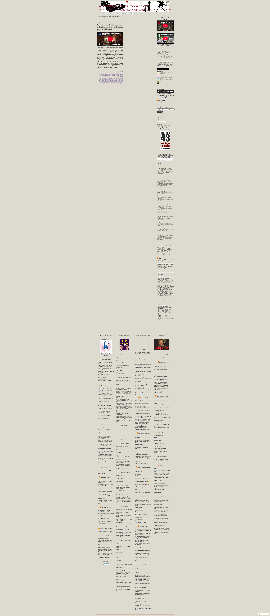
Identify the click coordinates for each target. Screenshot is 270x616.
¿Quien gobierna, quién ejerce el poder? (105, 501)
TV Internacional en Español (125, 13)
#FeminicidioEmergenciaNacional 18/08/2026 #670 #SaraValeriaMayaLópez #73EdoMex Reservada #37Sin (165, 307)
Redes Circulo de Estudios (162, 396)
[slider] (171, 91)
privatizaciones (102, 82)
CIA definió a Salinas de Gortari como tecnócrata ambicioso (141, 476)
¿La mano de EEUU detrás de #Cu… (166, 83)
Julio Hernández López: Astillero (103, 374)
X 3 (116, 368)
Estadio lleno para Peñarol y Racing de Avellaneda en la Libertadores (160, 380)
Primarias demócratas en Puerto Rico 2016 (105, 500)
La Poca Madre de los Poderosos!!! (122, 6)
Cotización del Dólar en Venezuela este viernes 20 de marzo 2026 (161, 503)
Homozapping (162, 362)
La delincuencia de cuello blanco (122, 468)
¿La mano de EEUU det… (164, 82)
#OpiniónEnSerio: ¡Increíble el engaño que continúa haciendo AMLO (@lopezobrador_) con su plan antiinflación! (165, 192)
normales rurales (113, 80)
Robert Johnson (119, 367)
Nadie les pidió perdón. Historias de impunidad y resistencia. (160, 422)
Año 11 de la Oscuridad (143, 433)
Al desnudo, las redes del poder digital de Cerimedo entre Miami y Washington (142, 479)
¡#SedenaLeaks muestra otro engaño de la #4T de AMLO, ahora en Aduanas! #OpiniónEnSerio (165, 179)
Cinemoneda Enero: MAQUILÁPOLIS (104, 547)
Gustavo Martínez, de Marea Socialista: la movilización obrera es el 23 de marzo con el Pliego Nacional (162, 530)
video (117, 76)
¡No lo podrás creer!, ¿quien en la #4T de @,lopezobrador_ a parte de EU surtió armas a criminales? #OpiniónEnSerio (165, 181)
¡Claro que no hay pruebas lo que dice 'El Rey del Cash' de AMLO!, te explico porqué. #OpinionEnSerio (165, 172)
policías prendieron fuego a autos (115, 81)
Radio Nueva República (161, 100)
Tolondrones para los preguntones (122, 365)
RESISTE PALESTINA (157, 446)
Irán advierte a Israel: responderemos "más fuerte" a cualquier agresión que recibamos (143, 548)
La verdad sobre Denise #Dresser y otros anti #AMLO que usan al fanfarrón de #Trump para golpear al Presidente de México (165, 59)
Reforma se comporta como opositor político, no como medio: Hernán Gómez (123, 465)
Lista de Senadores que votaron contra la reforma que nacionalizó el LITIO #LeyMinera (165, 65)
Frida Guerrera (160, 274)
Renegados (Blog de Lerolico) (125, 564)
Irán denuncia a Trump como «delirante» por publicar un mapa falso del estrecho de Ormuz (165, 234)
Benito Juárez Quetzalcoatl (125, 377)
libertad (100, 75)
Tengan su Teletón (124, 350)
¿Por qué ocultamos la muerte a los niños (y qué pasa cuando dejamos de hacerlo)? (143, 393)
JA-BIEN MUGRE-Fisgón (120, 569)
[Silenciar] (169, 91)
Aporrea (162, 496)
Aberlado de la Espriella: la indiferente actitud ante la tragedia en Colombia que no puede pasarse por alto (165, 241)
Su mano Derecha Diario (120, 570)
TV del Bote (160, 163)
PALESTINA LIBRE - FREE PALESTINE (160, 448)
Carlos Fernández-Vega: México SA (104, 376)
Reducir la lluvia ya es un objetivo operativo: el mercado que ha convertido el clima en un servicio (143, 369)
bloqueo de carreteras (113, 77)
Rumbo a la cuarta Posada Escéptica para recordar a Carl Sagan (161, 491)
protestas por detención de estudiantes (111, 82)
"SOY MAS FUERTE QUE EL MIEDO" (160, 438)
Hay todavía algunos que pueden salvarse (105, 520)
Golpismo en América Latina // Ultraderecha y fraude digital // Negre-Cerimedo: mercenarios (124, 584)
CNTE (102, 78)
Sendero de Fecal (144, 398)
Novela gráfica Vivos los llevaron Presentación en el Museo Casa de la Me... (161, 405)
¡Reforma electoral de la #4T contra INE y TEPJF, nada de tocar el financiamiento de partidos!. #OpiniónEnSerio (165, 169)
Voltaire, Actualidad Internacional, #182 (104, 464)
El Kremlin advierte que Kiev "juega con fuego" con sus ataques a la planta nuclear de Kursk (143, 559)
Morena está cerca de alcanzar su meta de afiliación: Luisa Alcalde (164, 271)
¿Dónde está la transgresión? (121, 372)
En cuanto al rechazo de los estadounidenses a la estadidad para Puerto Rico (104, 496)
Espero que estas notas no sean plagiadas (105, 521)
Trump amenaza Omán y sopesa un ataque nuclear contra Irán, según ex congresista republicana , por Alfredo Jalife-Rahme (105, 431)
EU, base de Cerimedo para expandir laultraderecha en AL (123, 590)
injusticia (115, 79)
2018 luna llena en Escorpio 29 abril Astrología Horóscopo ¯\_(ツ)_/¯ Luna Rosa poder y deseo (142, 590)
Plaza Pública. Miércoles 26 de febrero (104, 546)
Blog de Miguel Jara (143, 359)
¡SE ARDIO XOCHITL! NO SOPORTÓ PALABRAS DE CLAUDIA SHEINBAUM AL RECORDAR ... (142, 408)
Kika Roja (144, 564)
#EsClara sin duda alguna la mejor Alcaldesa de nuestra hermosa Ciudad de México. (123, 546)
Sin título (99, 503)
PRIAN (115, 75)
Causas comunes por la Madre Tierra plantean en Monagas (160, 523)
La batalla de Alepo (101, 498)
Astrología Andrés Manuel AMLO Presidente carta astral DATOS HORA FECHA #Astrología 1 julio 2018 (143, 571)
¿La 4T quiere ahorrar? (139, 444)
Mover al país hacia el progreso (103, 523)
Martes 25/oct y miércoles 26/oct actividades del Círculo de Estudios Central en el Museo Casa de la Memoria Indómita (162, 409)
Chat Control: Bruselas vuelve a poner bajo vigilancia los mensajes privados (142, 376)
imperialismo (111, 74)
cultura (102, 73)
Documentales (110, 13)
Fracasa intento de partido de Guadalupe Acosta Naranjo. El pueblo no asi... (142, 423)
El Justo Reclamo (162, 432)
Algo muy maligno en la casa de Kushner (164, 231)
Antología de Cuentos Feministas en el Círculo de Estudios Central (160, 419)
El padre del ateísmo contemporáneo (123, 360)
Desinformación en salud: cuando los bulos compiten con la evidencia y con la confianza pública (143, 380)
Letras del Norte (125, 355)
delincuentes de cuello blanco (108, 73)
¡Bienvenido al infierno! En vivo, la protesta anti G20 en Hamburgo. (105, 485)
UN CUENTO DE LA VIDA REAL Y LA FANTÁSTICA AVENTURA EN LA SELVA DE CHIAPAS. (105, 420)
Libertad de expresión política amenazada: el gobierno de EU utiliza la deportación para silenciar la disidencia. (165, 238)
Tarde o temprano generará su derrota (105, 524)
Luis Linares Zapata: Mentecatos (103, 369)
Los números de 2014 (120, 522)
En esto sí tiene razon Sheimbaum (141, 450)
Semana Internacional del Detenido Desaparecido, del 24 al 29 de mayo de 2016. (162, 416)
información (115, 74)
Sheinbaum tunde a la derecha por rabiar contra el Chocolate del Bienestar (165, 260)
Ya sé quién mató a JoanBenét (140, 522)
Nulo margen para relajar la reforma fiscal (105, 515)
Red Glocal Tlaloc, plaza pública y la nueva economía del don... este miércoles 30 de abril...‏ (105, 533)
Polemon (159, 258)
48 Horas (99, 490)
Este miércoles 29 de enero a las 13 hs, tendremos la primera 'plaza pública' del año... (105, 550)
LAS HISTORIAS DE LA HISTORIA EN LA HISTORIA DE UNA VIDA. (104, 416)
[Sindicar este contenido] (157, 100)
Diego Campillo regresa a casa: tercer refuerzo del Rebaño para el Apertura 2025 (161, 383)
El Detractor (162, 466)
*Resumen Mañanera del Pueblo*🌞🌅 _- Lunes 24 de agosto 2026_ (142, 482)
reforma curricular (120, 82)
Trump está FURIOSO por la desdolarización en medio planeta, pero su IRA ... (143, 411)
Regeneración (160, 195)
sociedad (121, 75)
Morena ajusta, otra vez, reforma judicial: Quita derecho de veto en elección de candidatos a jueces (142, 537)
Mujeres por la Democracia (144, 467)
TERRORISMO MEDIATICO (158, 440)
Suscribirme (160, 111)
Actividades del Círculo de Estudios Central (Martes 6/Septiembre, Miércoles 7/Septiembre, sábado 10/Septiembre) (161, 413)
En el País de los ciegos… (106, 477)
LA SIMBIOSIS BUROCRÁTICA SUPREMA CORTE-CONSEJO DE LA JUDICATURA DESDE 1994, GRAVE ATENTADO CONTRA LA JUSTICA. (124, 408)
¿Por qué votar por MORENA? (159, 435)
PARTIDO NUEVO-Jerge (120, 567)
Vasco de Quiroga (118, 83)
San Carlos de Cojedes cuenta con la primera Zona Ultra (160, 526)
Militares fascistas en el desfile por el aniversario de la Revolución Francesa (104, 449)
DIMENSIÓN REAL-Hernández (121, 576)
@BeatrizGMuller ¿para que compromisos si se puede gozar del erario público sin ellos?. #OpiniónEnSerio (165, 175)
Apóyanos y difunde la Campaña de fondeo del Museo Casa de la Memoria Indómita (161, 402)
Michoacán (103, 80)
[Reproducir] (158, 91)
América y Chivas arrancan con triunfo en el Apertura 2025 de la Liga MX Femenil (161, 368)
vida (116, 76)
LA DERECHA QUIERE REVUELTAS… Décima (124, 580)
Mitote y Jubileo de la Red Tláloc (103, 538)
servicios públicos (103, 83)
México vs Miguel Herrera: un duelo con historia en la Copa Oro (161, 389)
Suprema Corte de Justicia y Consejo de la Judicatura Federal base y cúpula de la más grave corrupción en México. (124, 417)
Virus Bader (125, 506)
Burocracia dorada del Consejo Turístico (123, 446)
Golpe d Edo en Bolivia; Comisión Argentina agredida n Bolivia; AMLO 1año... (124, 404)
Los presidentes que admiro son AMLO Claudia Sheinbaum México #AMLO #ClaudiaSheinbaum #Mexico (142, 426)
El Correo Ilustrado (101, 382)
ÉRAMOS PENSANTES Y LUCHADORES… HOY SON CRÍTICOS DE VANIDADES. (105, 406)
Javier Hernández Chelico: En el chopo (104, 368)
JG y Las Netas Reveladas (106, 386)
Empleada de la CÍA (138, 520)
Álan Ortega (108, 77)
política (113, 75)
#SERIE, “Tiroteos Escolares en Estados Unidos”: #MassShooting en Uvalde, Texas (142, 515)
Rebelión (144, 349)
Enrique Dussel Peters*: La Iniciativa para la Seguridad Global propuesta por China (105, 366)
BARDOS (155, 468)
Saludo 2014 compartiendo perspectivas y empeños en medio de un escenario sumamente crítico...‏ (105, 555)
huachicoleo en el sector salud (121, 459)
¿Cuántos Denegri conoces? (121, 362)
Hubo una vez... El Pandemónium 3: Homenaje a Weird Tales (160, 479)
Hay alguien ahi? (119, 475)
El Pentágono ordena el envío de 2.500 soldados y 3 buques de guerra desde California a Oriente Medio (161, 520)
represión (98, 83)
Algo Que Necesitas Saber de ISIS (122, 485)
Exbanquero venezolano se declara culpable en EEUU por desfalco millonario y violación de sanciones (161, 500)
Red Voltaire (106, 425)
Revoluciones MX (144, 526)
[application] (165, 91)
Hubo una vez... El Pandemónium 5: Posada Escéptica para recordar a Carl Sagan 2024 (161, 474)
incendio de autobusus (110, 79)
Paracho (117, 80)
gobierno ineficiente (105, 74)
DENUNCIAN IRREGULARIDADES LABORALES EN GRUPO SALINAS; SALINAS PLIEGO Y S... (143, 420)
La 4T (136, 489)
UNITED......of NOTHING (158, 449)
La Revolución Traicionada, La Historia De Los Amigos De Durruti (123, 483)
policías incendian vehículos (105, 81)
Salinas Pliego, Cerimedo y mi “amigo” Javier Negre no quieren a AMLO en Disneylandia (143, 491)
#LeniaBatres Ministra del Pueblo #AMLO (142, 429)
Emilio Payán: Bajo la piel (102, 377)
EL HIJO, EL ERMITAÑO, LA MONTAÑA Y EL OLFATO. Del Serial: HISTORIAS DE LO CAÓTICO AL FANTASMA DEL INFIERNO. (105, 410)
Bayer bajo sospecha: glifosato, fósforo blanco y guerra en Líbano (142, 387)
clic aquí (105, 355)
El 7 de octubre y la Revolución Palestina (142, 546)
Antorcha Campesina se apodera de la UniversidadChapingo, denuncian (123, 587)
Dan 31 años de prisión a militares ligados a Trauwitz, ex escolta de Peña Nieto (165, 262)
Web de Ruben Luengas (161, 228)
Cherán (100, 78)
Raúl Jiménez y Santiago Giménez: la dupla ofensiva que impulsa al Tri (161, 391)
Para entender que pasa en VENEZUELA (123, 467)
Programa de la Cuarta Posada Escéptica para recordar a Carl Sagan (161, 488)
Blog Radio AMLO (161, 222)
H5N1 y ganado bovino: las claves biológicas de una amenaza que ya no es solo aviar (143, 390)
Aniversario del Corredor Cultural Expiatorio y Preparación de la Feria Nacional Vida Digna (105, 541)
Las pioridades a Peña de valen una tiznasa (106, 513)
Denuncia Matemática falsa (140, 517)
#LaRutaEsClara (119, 552)
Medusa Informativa (125, 540)
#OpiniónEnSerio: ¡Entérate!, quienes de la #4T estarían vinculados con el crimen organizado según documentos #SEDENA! (165, 184)
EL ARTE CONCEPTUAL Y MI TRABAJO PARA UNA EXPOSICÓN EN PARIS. (105, 413)
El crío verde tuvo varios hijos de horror (105, 518)
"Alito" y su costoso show (139, 487)
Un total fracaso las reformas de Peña (104, 516)
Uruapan (113, 83)
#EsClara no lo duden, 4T (120, 555)
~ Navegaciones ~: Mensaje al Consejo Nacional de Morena (123, 462)
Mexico (103, 75)
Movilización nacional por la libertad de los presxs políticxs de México (123, 533)
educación (100, 74)
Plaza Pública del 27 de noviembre (104, 557)
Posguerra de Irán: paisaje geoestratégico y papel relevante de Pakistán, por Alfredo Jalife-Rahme (105, 456)
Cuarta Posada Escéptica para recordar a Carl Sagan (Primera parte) (161, 486)
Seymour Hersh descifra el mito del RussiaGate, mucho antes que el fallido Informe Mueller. (105, 481)
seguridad (118, 75)
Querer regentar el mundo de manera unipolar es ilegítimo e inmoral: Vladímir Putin (143, 603)
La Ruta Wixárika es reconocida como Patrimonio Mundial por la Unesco (160, 377)
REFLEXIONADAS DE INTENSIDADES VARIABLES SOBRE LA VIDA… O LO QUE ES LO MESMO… (105, 403)
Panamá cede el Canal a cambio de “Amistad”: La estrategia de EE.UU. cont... (142, 404)
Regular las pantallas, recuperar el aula (142, 486)
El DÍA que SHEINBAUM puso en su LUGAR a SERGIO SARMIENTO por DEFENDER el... (143, 401)
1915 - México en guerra (120, 490)
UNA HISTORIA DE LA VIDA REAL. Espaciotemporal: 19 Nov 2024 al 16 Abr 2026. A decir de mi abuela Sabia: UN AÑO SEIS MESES (106, 395)
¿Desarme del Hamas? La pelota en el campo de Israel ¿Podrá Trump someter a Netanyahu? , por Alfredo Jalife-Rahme (105, 446)
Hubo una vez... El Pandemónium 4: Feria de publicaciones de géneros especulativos (161, 476)
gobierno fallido (104, 79)
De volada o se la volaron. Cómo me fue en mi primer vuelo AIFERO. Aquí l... (143, 417)
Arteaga (104, 77)
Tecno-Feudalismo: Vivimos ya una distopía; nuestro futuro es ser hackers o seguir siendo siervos (164, 52)
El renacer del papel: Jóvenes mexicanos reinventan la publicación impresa (161, 365)
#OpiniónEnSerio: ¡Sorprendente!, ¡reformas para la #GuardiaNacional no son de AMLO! (166, 187)
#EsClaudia (118, 560)
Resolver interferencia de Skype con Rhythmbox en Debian (123, 530)
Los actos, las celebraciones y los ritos (104, 511)
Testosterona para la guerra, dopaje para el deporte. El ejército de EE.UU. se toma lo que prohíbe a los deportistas (143, 373)
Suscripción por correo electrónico (162, 106)
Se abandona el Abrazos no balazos (141, 454)
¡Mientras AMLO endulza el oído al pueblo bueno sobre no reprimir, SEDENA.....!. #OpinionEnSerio (166, 166)
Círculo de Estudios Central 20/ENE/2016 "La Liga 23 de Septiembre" (161, 425)
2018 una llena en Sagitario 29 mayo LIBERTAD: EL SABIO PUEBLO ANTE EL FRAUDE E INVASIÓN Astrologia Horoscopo (142, 575)
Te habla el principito (120, 373)
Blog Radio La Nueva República (165, 93)
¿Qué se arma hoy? (119, 370)
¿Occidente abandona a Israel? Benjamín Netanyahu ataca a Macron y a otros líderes (143, 551)
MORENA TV (104, 13)
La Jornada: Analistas (106, 359)
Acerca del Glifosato (138, 507)
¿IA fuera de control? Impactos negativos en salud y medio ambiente (143, 365)
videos (122, 83)
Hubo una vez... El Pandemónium (160, 483)
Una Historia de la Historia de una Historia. (105, 388)
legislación (121, 74)
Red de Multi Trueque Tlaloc (106, 528)
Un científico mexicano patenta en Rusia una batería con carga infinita (161, 442)
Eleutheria (144, 496)
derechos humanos (120, 73)
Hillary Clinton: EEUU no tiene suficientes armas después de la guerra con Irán (166, 230)
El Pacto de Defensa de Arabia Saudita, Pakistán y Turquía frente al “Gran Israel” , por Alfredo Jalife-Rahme (105, 441)
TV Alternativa (116, 13)
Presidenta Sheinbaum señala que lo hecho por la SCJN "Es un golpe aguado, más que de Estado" (142, 555)
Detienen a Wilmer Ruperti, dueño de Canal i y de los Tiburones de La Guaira (162, 510)
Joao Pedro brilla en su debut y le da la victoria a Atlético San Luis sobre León (160, 371)
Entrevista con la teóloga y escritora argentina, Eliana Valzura (141, 509)
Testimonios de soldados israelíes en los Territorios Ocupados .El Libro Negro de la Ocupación (123, 501)
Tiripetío (110, 83)
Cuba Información (162, 456)
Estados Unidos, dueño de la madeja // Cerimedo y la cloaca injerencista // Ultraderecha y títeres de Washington (123, 573)
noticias (110, 75)
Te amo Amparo (119, 364)
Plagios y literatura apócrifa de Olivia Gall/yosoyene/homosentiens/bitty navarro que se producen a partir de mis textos (142, 500)
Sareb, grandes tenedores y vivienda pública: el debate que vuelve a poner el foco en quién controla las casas (142, 384)
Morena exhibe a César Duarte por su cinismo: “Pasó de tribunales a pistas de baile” (165, 267)
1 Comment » (121, 76)
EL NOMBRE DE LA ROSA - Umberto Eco (160, 445)
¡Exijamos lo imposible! (106, 507)
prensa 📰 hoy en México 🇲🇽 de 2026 (141, 484)
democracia (115, 73)
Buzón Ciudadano (106, 468)
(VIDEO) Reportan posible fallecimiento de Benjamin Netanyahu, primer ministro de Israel (161, 507)
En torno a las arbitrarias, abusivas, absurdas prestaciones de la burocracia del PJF (124, 400)
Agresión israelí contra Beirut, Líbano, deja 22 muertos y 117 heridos (143, 534)
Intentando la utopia (125, 472)
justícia (118, 74)
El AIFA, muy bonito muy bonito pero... (141, 463)
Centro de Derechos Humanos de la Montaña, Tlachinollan (165, 128)
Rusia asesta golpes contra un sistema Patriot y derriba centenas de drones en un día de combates (143, 530)
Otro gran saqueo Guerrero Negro (104, 510)
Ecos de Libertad (125, 443)
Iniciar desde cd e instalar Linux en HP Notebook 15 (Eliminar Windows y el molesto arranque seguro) (124, 519)
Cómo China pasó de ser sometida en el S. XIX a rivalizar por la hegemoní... (142, 414)
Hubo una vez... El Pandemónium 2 (160, 482)
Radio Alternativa (134, 13)
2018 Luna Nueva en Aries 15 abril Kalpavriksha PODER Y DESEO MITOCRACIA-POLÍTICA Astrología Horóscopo (143, 600)
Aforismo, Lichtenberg (139, 519)
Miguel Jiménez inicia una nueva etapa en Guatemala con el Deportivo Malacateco (161, 386)
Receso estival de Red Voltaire (103, 427)
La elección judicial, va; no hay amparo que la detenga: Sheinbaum (142, 541)
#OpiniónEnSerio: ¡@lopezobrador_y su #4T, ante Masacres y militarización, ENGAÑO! (166, 190)
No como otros (137, 461)
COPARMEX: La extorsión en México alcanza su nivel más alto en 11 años (165, 236)
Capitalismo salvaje (120, 77)
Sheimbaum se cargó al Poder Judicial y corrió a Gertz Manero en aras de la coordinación (142, 447)
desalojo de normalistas (113, 78)
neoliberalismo (106, 75)
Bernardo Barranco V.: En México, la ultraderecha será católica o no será (104, 379)
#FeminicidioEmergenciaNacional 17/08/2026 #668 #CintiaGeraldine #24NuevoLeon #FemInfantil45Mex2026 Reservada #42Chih (165, 310)
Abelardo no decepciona (161, 247)
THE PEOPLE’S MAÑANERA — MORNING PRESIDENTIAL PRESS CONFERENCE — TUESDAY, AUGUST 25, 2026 (164, 211)
